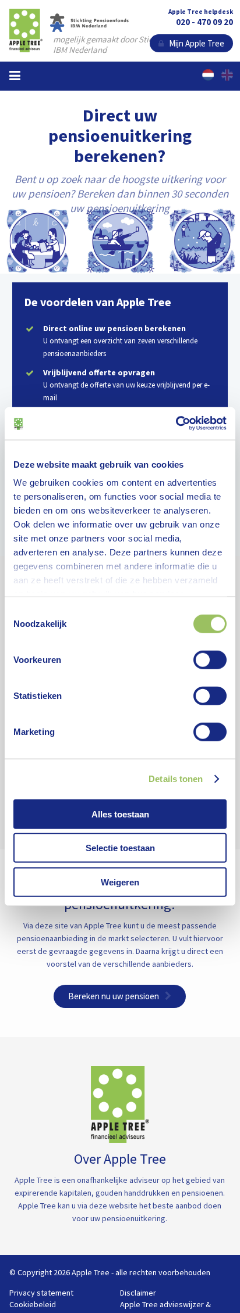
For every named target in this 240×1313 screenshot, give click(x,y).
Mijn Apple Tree (194, 43)
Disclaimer (138, 1292)
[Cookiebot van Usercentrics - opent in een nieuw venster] (176, 423)
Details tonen (176, 779)
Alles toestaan (120, 814)
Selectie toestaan (120, 848)
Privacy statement (41, 1292)
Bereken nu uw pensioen (113, 996)
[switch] (210, 659)
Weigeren (120, 882)
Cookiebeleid (32, 1304)
